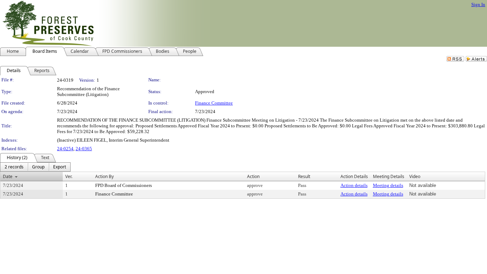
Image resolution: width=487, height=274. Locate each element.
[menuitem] (14, 167)
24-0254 (65, 148)
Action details (354, 185)
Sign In (478, 4)
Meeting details (388, 185)
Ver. (68, 176)
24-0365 (84, 148)
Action (253, 176)
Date (7, 176)
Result (304, 176)
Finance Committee (214, 103)
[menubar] (35, 167)
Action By (104, 176)
